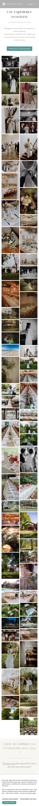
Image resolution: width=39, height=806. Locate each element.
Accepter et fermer (9, 802)
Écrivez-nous (9, 763)
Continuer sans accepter (10, 799)
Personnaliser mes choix (28, 799)
